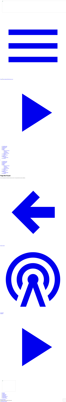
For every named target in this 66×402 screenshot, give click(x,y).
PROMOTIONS (4, 156)
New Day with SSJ (6, 150)
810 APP (3, 148)
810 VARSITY (4, 158)
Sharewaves (6, 154)
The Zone (5, 151)
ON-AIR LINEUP (4, 147)
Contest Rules (6, 157)
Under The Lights (6, 153)
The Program (6, 152)
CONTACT (3, 155)
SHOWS (3, 149)
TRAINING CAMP (4, 146)
